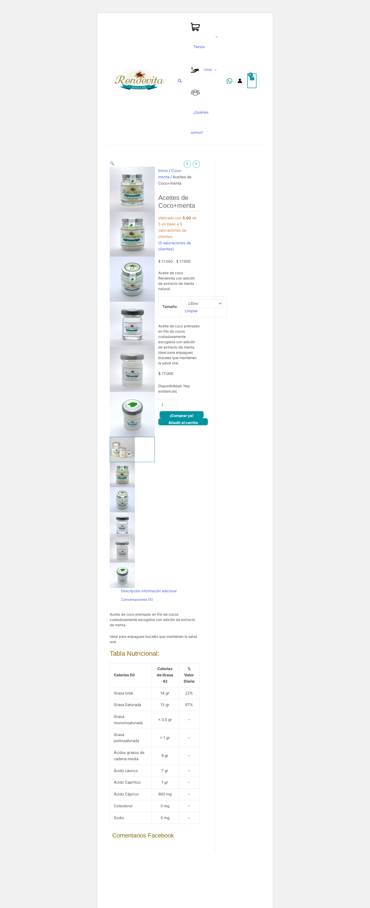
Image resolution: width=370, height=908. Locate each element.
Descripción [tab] (130, 591)
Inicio (163, 170)
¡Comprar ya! (182, 415)
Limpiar (191, 310)
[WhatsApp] (229, 81)
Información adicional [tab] (158, 591)
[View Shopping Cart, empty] (252, 81)
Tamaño (169, 306)
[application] (215, 37)
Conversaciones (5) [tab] (137, 599)
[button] (132, 163)
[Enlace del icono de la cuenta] (240, 81)
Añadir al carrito (183, 422)
